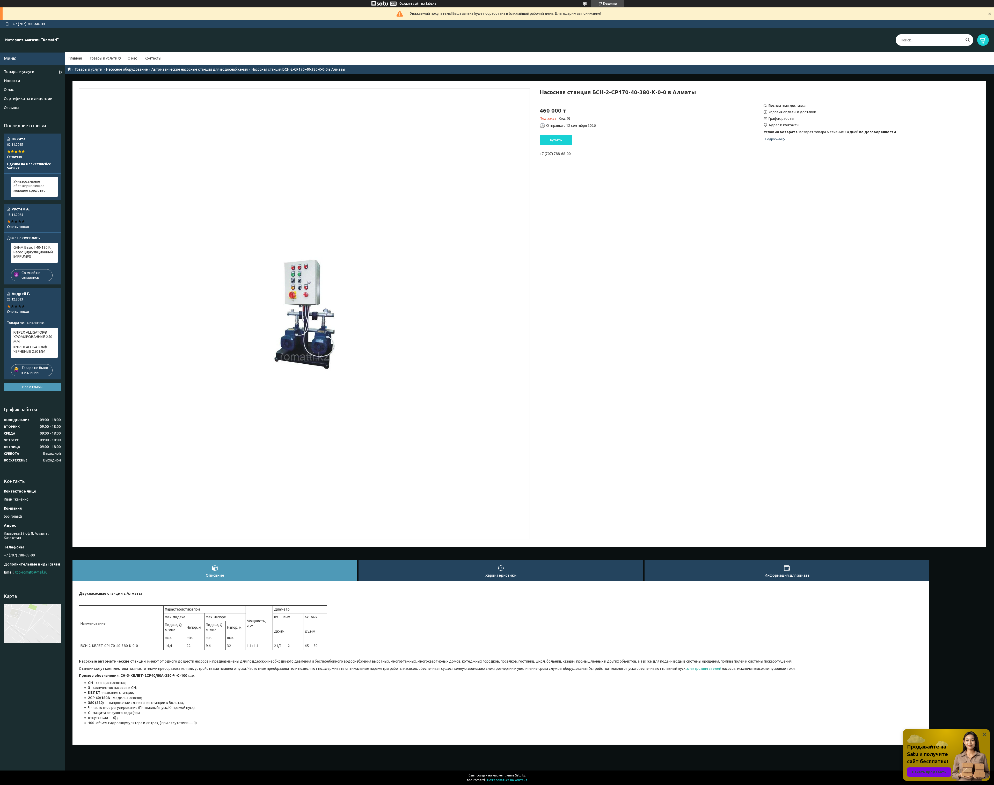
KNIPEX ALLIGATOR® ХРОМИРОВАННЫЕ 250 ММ (32, 336)
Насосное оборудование (127, 69)
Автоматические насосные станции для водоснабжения (199, 69)
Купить (556, 140)
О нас (132, 58)
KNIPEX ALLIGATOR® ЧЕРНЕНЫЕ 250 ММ (30, 349)
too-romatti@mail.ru (31, 572)
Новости (12, 80)
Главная (75, 58)
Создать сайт (409, 3)
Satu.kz (520, 775)
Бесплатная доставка (787, 106)
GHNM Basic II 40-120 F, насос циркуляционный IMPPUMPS (33, 252)
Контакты (153, 58)
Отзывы (11, 107)
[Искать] (967, 40)
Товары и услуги (103, 58)
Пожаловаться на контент (507, 780)
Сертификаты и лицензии (28, 98)
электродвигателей (703, 668)
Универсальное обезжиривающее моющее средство (29, 186)
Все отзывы (32, 387)
